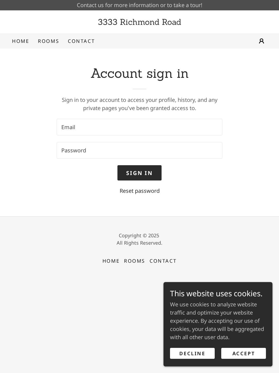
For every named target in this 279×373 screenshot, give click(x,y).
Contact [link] (81, 41)
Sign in (139, 173)
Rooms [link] (48, 41)
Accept (243, 353)
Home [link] (20, 41)
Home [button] (111, 260)
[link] (139, 22)
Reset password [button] (140, 190)
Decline (192, 353)
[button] (261, 40)
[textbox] (139, 127)
